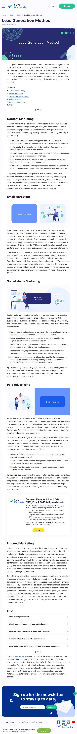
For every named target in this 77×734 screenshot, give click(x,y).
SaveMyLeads (20, 656)
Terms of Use (23, 722)
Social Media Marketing (19, 96)
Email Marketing (16, 93)
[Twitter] (68, 722)
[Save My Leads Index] (66, 726)
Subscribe (51, 707)
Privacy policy (9, 722)
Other (19, 15)
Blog (11, 15)
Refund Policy (37, 722)
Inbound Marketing (17, 102)
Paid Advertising (16, 99)
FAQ (11, 105)
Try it (48, 524)
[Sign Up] (17, 502)
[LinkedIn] (63, 722)
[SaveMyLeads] (18, 6)
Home (4, 15)
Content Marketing (17, 90)
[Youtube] (73, 722)
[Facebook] (58, 722)
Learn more (22, 731)
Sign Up (67, 6)
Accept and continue (44, 730)
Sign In (54, 6)
